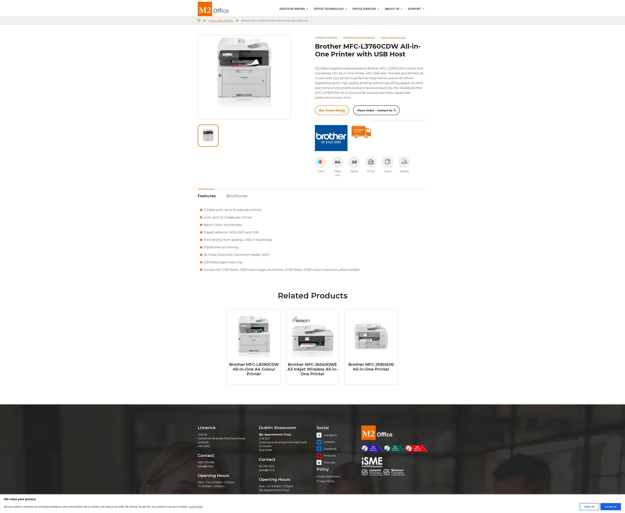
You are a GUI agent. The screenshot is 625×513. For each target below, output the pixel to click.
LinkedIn (329, 442)
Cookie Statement (328, 476)
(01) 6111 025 (266, 466)
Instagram (330, 435)
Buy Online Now (330, 110)
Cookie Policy (196, 506)
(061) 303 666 (206, 462)
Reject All (589, 506)
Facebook (330, 448)
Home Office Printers (220, 20)
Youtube (329, 462)
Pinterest (329, 455)
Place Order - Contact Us (374, 110)
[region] (312, 503)
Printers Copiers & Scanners (359, 37)
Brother (333, 37)
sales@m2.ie (206, 466)
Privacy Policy (325, 481)
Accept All (610, 506)
